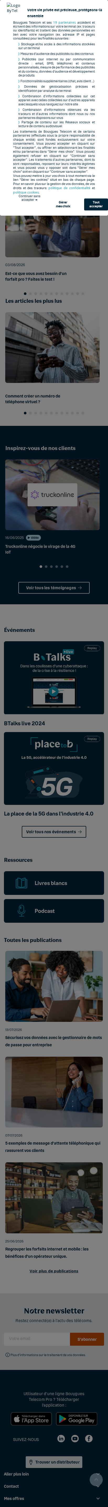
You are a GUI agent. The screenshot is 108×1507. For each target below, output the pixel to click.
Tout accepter (96, 204)
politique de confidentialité (69, 188)
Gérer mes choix (63, 204)
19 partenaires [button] (64, 22)
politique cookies (26, 192)
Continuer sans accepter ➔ (29, 198)
